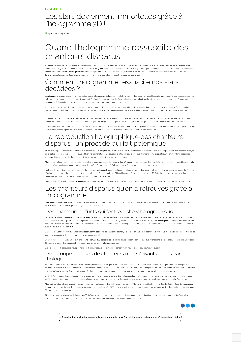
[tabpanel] (120, 33)
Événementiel (54, 9)
